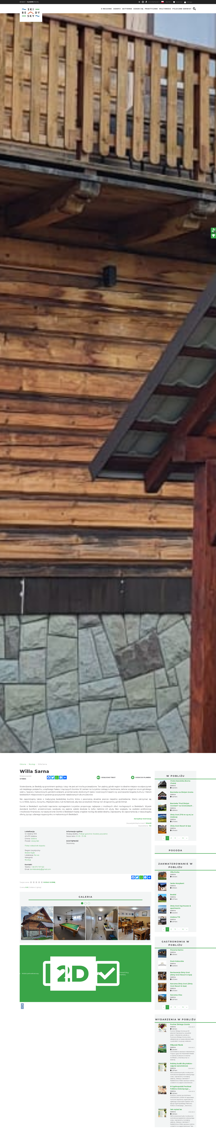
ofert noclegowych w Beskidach (129, 806)
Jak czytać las (176, 1109)
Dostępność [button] (153, 2)
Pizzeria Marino (176, 950)
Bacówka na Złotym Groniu (181, 792)
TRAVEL (33, 2)
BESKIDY (23, 2)
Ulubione (179, 2)
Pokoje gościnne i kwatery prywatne (93, 834)
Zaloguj (189, 2)
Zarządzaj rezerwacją (142, 819)
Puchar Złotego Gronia (180, 1024)
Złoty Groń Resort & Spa (180, 826)
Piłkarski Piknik (176, 1045)
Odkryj (117, 9)
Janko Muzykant (177, 883)
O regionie (106, 9)
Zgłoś (148, 823)
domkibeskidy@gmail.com (40, 869)
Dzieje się (138, 9)
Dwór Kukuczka (177, 961)
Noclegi (28, 860)
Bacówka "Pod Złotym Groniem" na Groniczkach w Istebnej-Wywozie (182, 805)
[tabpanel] (102, 923)
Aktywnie (127, 9)
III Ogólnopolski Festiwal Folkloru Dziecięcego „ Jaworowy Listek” (180, 1088)
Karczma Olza (176, 995)
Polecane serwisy (181, 9)
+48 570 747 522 (37, 867)
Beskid (173, 895)
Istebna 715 (175, 917)
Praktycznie (151, 9)
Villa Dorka (174, 872)
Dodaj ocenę (49, 882)
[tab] (82, 903)
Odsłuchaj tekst (108, 777)
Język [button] (168, 2)
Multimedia (165, 9)
